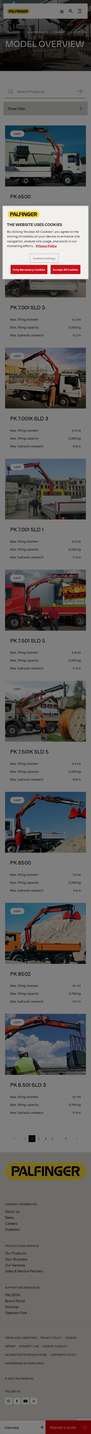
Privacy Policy (46, 245)
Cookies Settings (44, 258)
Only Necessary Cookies (29, 269)
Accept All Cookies (65, 269)
